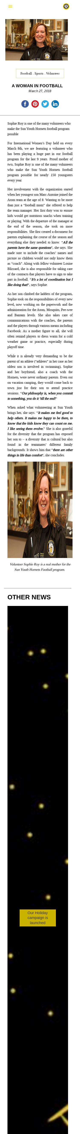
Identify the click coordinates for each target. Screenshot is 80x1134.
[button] (63, 967)
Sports (39, 73)
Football (26, 73)
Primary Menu (10, 6)
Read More (24, 933)
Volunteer (53, 73)
